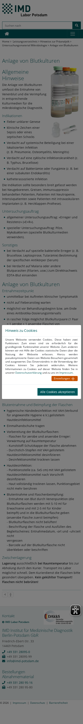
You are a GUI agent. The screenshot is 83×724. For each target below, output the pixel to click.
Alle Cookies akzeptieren (57, 392)
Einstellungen (62, 378)
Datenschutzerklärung (28, 372)
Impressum (66, 372)
